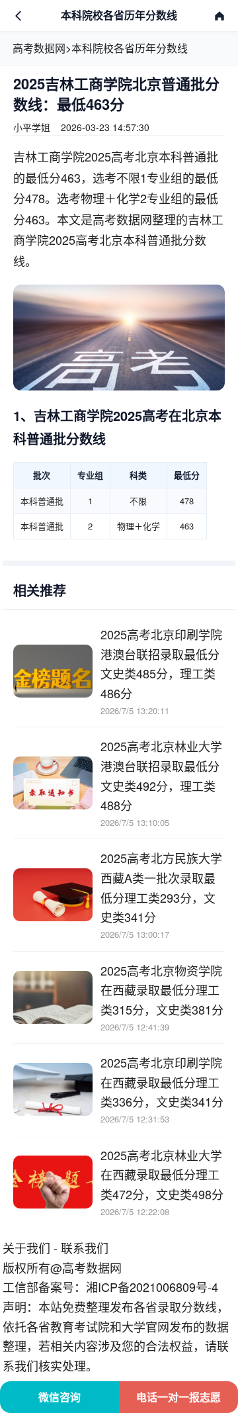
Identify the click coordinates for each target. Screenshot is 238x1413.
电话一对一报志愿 (178, 1396)
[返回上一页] (18, 16)
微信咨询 (59, 1396)
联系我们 (84, 1247)
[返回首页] (219, 16)
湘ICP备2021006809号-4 (152, 1286)
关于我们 (26, 1247)
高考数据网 (39, 48)
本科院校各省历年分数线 (129, 48)
